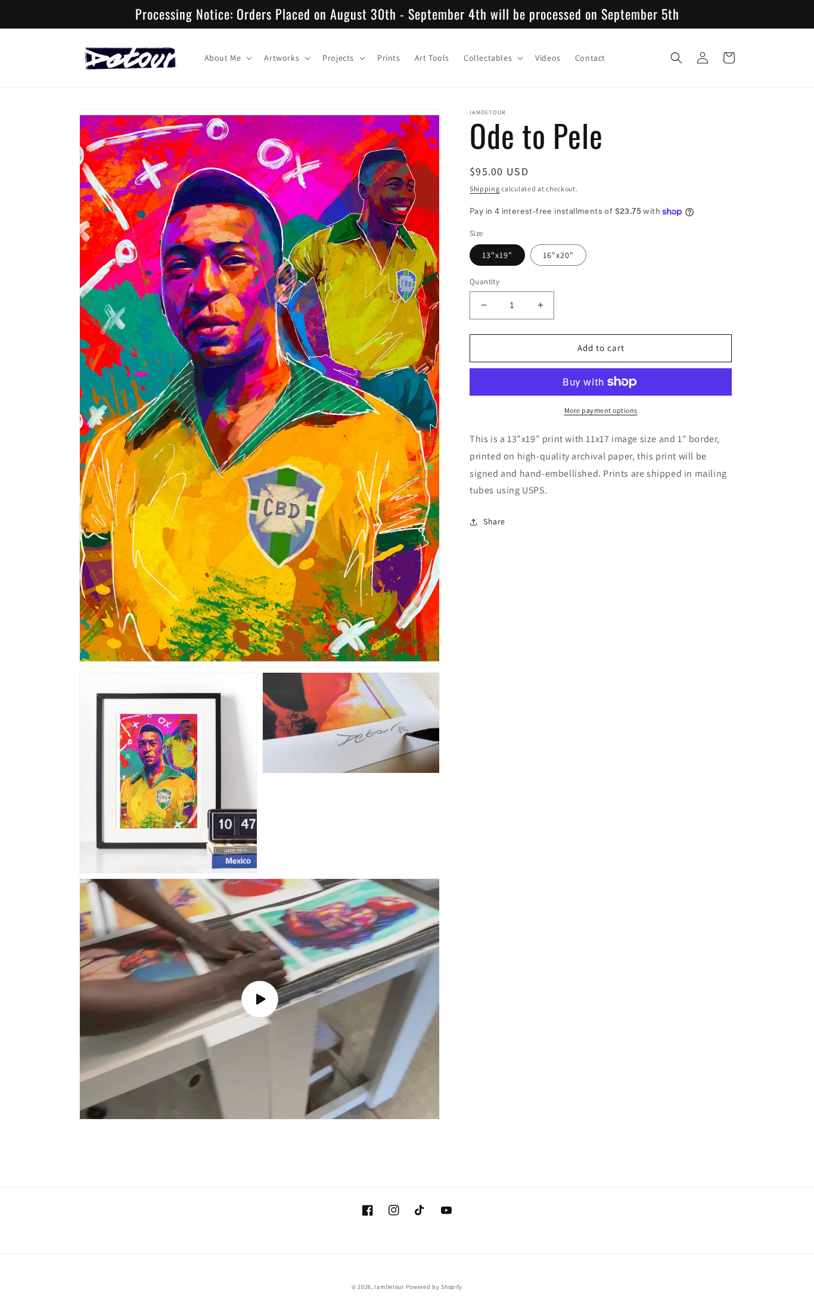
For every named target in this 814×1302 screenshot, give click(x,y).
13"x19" (497, 255)
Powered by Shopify (434, 1287)
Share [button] (494, 521)
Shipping (485, 188)
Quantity (484, 281)
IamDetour (388, 1287)
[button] (227, 57)
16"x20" (558, 255)
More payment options (601, 410)
